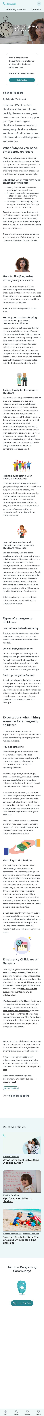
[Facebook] (4, 93)
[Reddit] (14, 93)
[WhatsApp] (21, 93)
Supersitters (32, 1023)
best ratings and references (16, 1011)
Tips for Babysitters (12, 1234)
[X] (8, 93)
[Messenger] (18, 93)
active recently (15, 1014)
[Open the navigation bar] (39, 3)
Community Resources (16, 9)
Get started (22, 80)
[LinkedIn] (11, 93)
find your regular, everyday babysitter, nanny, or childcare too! (20, 992)
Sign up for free (22, 1303)
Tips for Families (11, 1088)
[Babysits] (9, 3)
